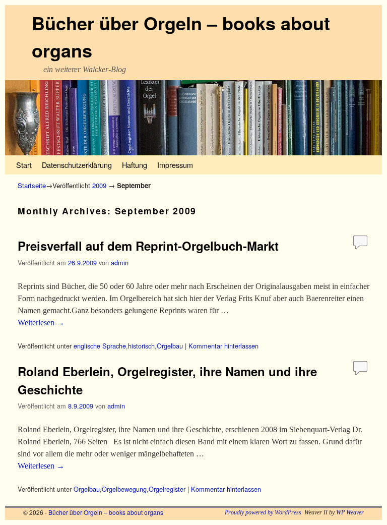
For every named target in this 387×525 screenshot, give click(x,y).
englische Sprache (100, 346)
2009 (99, 185)
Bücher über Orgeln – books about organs (105, 512)
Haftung (134, 164)
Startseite (32, 185)
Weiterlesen (41, 322)
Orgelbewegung (124, 489)
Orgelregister (167, 489)
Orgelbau (170, 346)
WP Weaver (350, 512)
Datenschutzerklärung (77, 164)
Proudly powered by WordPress (263, 512)
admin (119, 262)
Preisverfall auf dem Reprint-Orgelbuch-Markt (148, 245)
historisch (141, 346)
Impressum (175, 164)
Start (24, 164)
